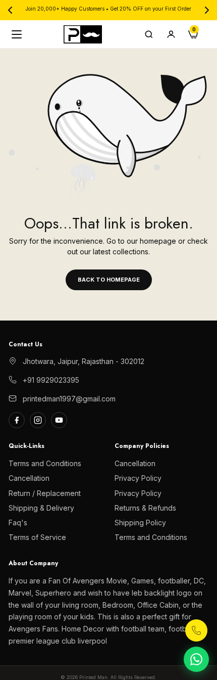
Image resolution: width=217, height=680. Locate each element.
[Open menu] (18, 34)
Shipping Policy (140, 522)
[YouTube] (59, 420)
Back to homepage (109, 279)
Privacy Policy (138, 478)
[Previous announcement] (10, 10)
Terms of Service (37, 537)
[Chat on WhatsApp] (196, 659)
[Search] (149, 34)
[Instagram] (38, 420)
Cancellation (29, 478)
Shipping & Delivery (41, 508)
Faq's (18, 522)
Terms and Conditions (45, 463)
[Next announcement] (207, 10)
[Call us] (196, 630)
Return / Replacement (45, 493)
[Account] (171, 34)
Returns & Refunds (145, 508)
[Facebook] (17, 420)
